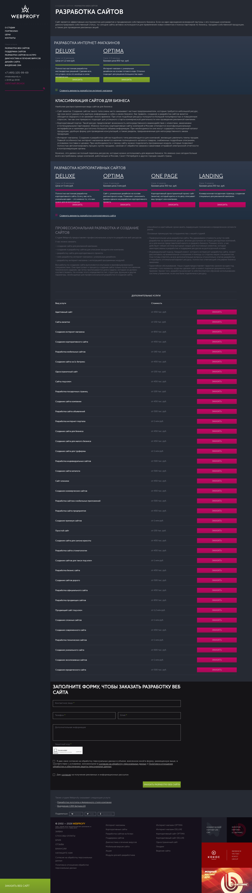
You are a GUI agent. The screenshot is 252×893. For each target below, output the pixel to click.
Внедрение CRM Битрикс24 (71, 806)
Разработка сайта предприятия (70, 511)
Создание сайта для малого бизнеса (73, 441)
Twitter (92, 814)
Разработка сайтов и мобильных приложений (78, 501)
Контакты (10, 38)
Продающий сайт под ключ (68, 610)
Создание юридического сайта (70, 670)
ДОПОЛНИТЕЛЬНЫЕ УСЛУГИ (146, 295)
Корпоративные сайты (116, 829)
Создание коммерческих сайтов (71, 491)
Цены (8, 34)
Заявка (59, 831)
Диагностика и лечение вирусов (23, 58)
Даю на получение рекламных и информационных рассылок (93, 774)
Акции (109, 851)
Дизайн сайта (12, 62)
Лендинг (160, 846)
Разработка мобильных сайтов (70, 352)
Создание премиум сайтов (68, 521)
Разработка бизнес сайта (67, 570)
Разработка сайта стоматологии (71, 550)
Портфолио (11, 31)
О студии (10, 28)
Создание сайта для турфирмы (70, 451)
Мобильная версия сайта (118, 846)
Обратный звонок (15, 83)
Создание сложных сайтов (68, 620)
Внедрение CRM (13, 65)
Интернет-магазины (115, 825)
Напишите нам (64, 853)
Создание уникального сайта (69, 650)
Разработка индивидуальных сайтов (73, 461)
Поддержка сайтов (15, 51)
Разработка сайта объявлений (70, 411)
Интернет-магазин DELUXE (169, 829)
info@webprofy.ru (13, 77)
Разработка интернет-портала (70, 421)
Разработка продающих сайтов (70, 600)
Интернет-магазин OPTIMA (169, 825)
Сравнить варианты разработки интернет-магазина (86, 90)
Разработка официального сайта (71, 590)
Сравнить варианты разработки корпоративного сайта (88, 215)
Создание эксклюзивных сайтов (71, 660)
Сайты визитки (62, 322)
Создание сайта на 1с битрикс (70, 362)
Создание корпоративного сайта (71, 342)
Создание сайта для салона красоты (73, 540)
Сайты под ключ (63, 381)
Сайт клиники (62, 481)
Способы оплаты (65, 836)
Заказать (77, 80)
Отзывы (59, 844)
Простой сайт (62, 530)
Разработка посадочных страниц (71, 391)
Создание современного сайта (70, 630)
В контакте (77, 814)
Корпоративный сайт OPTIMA (170, 834)
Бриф (58, 840)
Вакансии (61, 849)
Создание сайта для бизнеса (69, 431)
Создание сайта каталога (67, 471)
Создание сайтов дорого (67, 580)
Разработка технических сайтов (71, 640)
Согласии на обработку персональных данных (122, 764)
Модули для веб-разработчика (120, 855)
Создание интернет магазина (69, 332)
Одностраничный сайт (66, 372)
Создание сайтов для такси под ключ (73, 560)
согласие (66, 774)
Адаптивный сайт (63, 312)
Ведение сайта (163, 851)
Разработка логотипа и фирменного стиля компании (84, 802)
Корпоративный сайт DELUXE (170, 838)
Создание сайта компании (68, 401)
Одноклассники (107, 814)
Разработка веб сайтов (17, 48)
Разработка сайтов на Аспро (20, 55)
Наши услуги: (11, 44)
